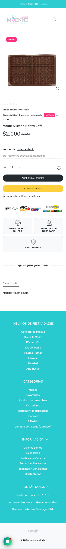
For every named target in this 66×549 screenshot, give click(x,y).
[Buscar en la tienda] (54, 19)
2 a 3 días (44, 4)
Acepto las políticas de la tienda (23, 196)
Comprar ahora (33, 188)
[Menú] (61, 19)
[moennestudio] (17, 19)
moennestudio (21, 110)
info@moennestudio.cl (44, 502)
